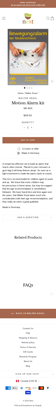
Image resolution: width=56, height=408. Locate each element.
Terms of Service (28, 347)
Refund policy (28, 342)
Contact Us (28, 328)
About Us (28, 361)
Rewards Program (28, 356)
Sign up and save (27, 374)
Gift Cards (28, 352)
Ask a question (28, 217)
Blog (28, 366)
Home (21, 93)
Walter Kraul (31, 93)
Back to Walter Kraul (30, 313)
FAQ (28, 333)
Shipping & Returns (28, 338)
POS (16, 406)
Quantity (28, 122)
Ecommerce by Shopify (31, 406)
